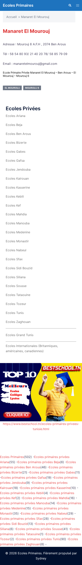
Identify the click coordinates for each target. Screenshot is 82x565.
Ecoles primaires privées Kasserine (45, 488)
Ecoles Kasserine (18, 187)
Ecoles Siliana (16, 277)
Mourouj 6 (32, 87)
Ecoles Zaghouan (18, 322)
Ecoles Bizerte (16, 142)
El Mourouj (12, 87)
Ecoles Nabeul (16, 250)
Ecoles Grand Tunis (19, 335)
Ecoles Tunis (15, 313)
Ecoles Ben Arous (18, 134)
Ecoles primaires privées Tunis (38, 539)
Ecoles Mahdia (16, 214)
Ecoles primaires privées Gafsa (23, 477)
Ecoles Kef (13, 205)
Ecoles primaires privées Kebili (22, 493)
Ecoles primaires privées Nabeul (44, 513)
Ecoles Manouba (18, 223)
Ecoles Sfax (14, 259)
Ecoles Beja (14, 125)
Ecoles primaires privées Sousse (39, 529)
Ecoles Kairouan (17, 178)
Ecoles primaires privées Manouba (25, 503)
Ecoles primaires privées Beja (39, 462)
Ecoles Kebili (15, 196)
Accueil (11, 17)
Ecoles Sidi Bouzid (19, 268)
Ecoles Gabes (15, 151)
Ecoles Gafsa (15, 160)
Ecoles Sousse (16, 286)
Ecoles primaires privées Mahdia (46, 498)
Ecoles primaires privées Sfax (21, 518)
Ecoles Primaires (18, 5)
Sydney (41, 558)
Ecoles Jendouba (18, 169)
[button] (69, 5)
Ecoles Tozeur (16, 304)
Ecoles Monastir (17, 241)
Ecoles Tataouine (18, 295)
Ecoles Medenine (18, 232)
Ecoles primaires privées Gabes (52, 472)
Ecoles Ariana (15, 116)
